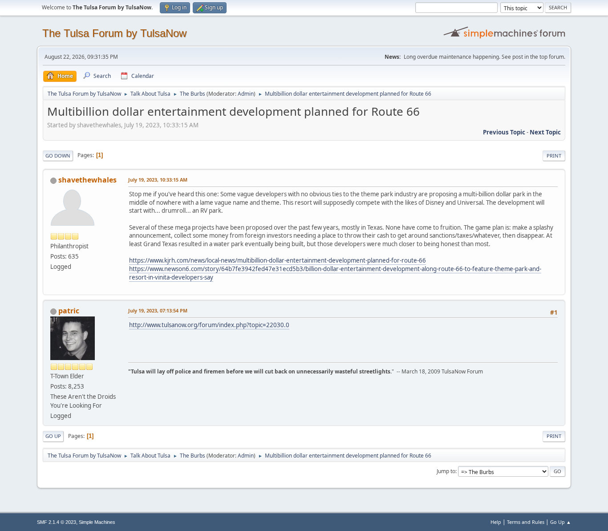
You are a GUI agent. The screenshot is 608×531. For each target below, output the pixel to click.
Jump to (446, 471)
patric (68, 311)
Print (554, 155)
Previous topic (504, 132)
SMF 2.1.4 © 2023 (56, 522)
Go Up (53, 436)
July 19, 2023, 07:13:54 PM (157, 310)
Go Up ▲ (560, 522)
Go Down (57, 155)
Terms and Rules (525, 522)
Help (495, 522)
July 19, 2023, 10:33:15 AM (157, 179)
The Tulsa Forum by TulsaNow (114, 33)
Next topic (545, 132)
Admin (246, 93)
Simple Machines (97, 522)
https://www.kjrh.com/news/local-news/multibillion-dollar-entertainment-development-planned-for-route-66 (277, 260)
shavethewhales (87, 180)
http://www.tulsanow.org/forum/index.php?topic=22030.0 (209, 325)
